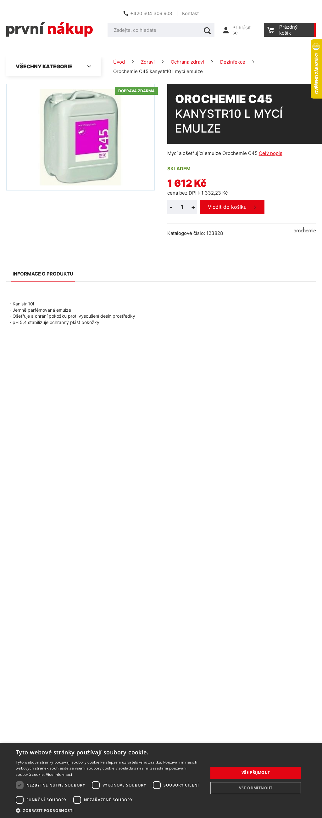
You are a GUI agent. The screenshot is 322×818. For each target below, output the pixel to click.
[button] (109, 810)
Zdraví (148, 62)
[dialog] (161, 780)
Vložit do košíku (227, 207)
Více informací (59, 774)
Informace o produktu (43, 274)
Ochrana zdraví (187, 62)
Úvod (119, 62)
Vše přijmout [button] (256, 772)
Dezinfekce (232, 62)
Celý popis (270, 153)
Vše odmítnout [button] (256, 788)
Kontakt (190, 13)
